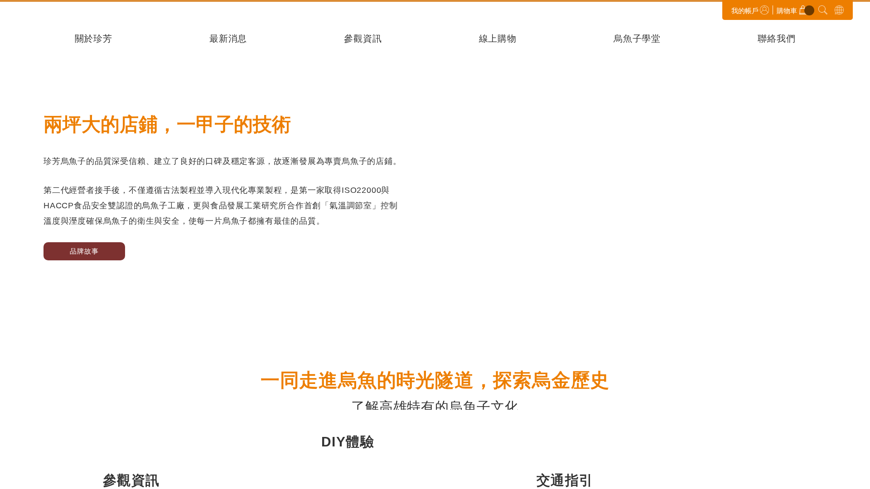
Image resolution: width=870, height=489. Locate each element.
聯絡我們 (776, 39)
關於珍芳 (93, 39)
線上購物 (498, 39)
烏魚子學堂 (637, 39)
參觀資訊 (363, 39)
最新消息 (228, 39)
